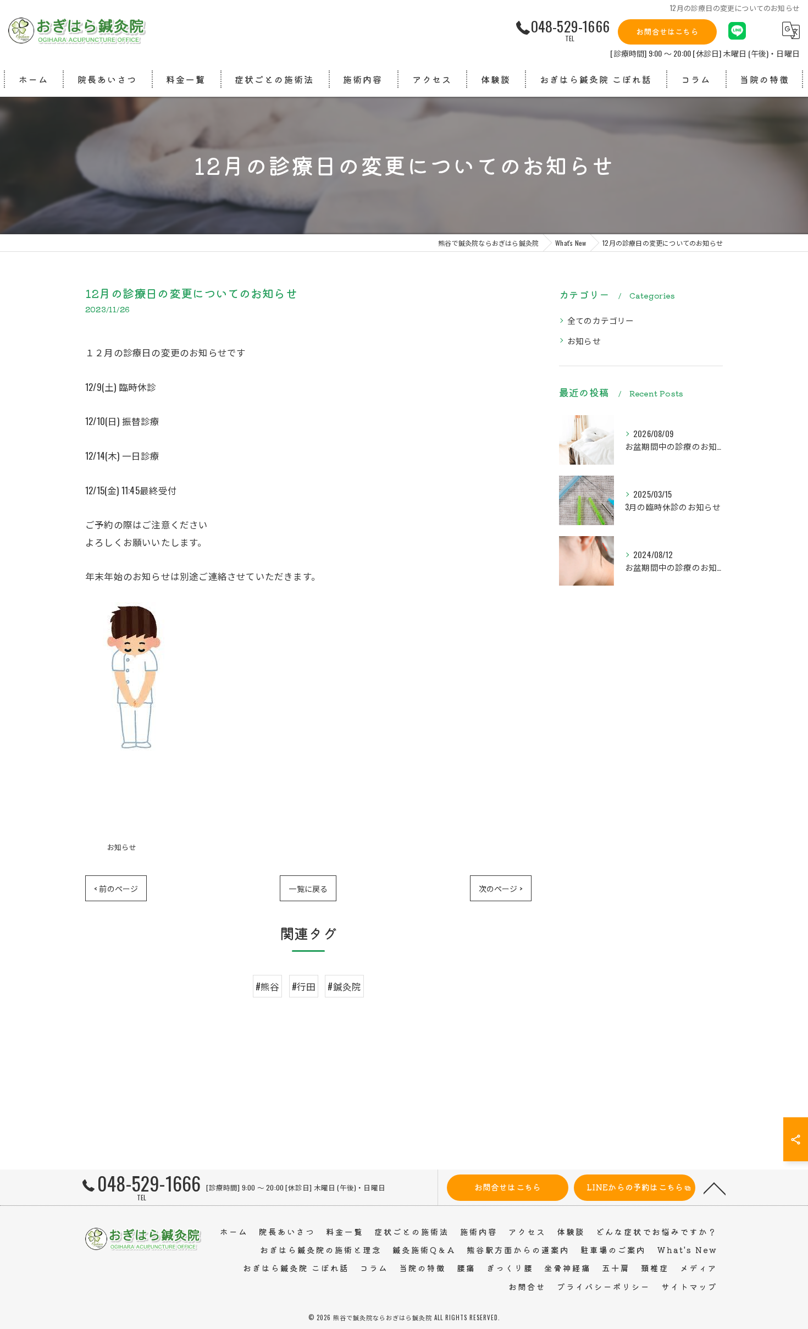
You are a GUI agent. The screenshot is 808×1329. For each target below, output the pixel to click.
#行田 (304, 986)
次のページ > (501, 888)
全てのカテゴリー (600, 320)
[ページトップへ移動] (715, 1188)
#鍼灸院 (344, 986)
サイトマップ (689, 1286)
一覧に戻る (308, 888)
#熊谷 (268, 986)
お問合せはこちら (667, 31)
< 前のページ (116, 888)
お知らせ (121, 846)
